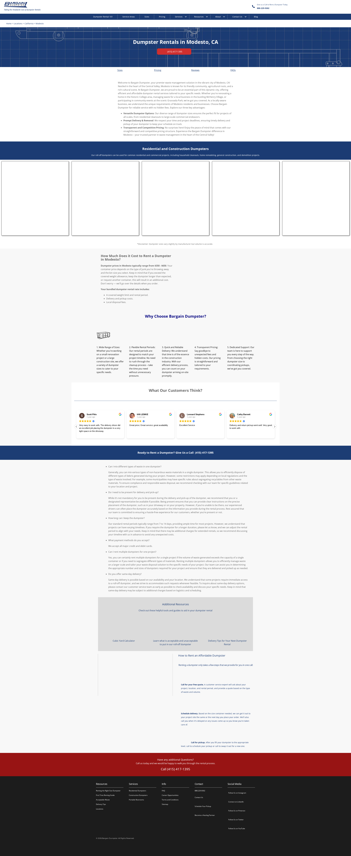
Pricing (162, 16)
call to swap (220, 746)
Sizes (147, 16)
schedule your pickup (202, 746)
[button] (275, 427)
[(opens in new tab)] (35, 233)
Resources (199, 16)
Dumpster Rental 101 (103, 16)
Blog (256, 16)
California (29, 23)
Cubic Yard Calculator (124, 640)
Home (9, 23)
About (218, 16)
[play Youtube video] (135, 675)
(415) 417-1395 (204, 452)
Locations (18, 23)
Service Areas (128, 16)
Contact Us (237, 16)
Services (178, 16)
